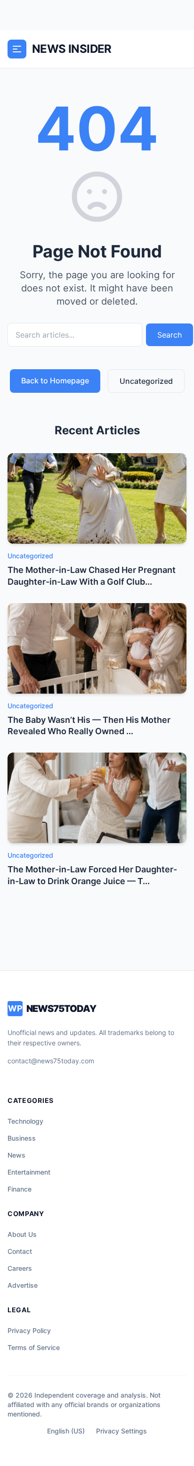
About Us (22, 1234)
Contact (20, 1251)
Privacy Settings (121, 1431)
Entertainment (29, 1172)
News (16, 1155)
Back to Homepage (55, 380)
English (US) (66, 1431)
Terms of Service (34, 1347)
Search (169, 335)
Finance (20, 1189)
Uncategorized (146, 381)
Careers (20, 1268)
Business (22, 1138)
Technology (25, 1121)
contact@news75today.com (51, 1061)
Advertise (23, 1285)
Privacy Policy (29, 1330)
